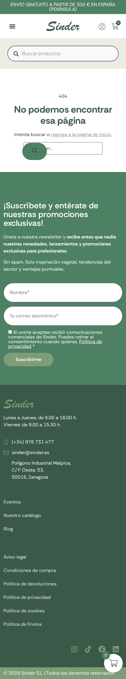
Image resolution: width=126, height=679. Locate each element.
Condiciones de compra (30, 570)
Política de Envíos (23, 624)
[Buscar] (34, 151)
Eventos (12, 502)
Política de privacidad (27, 597)
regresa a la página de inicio (81, 134)
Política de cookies (24, 611)
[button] (12, 26)
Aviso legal (15, 557)
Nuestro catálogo (22, 515)
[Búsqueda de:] (63, 148)
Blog (8, 529)
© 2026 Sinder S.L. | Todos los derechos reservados (59, 673)
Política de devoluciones (30, 584)
